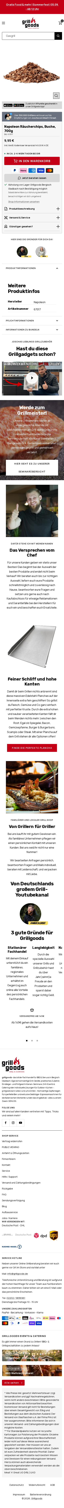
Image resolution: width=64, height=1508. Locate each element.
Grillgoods (36, 1498)
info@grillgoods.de (17, 1273)
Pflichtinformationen (20, 320)
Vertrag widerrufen (12, 1141)
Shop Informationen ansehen (24, 201)
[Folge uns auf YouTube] (20, 1122)
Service (6, 1170)
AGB (52, 1484)
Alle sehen (12, 1382)
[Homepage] (13, 1058)
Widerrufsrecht (37, 1484)
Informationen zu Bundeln (22, 329)
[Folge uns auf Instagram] (13, 1122)
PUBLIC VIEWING (10, 1147)
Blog (4, 1206)
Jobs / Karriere (10, 1218)
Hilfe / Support (10, 1176)
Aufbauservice (10, 1212)
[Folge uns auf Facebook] (5, 1122)
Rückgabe (7, 1188)
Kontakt (6, 1164)
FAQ (4, 1194)
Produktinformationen (21, 268)
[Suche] (58, 36)
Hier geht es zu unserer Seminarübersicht (32, 467)
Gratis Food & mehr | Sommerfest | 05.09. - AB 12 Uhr (32, 7)
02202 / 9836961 (16, 1298)
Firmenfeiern (9, 1159)
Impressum (19, 1494)
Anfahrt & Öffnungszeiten (15, 1153)
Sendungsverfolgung (13, 1200)
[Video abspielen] (32, 378)
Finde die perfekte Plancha (32, 747)
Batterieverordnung (40, 1494)
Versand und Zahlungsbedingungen (21, 1182)
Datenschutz (17, 1484)
